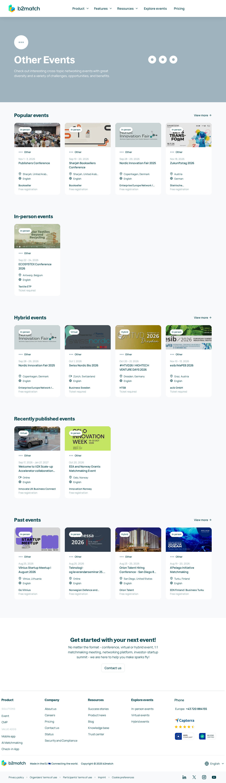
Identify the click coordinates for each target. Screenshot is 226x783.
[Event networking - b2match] (24, 8)
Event (5, 716)
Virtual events (140, 715)
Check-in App (10, 749)
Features (101, 8)
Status (49, 734)
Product (78, 8)
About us (50, 709)
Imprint (102, 777)
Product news (97, 715)
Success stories (98, 709)
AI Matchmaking (12, 743)
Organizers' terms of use (43, 777)
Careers (50, 715)
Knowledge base (98, 728)
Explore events (155, 8)
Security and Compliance (61, 740)
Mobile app (8, 736)
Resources (125, 8)
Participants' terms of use (77, 777)
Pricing (179, 8)
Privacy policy (16, 777)
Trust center (96, 734)
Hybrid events (140, 721)
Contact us (113, 668)
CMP (5, 722)
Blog (91, 721)
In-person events (142, 709)
